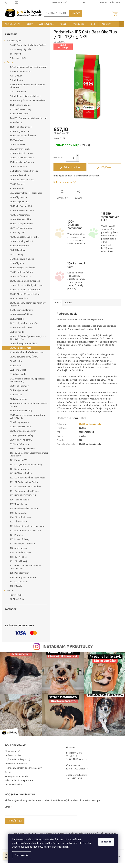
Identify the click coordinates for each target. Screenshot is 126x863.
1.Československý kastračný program (28, 67)
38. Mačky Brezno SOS (21, 206)
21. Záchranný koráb (20, 149)
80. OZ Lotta (16, 361)
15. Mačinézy (16, 122)
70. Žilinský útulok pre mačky (24, 323)
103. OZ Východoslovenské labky (26, 464)
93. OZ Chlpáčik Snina (20, 426)
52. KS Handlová (17, 250)
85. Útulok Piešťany (19, 386)
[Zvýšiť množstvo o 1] (77, 156)
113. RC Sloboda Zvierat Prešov (25, 486)
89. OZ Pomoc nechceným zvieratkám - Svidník (29, 405)
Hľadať (76, 13)
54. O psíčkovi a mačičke (22, 259)
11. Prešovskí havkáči (20, 105)
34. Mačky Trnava (18, 197)
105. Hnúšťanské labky (21, 473)
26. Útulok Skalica (18, 166)
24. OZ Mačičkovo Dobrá (22, 157)
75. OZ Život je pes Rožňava (23, 343)
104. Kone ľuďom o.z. (20, 469)
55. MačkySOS (17, 263)
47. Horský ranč (17, 232)
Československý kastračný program (76, 833)
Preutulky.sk (16, 595)
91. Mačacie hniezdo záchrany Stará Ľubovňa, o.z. (27, 416)
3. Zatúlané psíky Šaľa (20, 49)
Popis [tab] (58, 302)
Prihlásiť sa (15, 820)
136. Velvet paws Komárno (23, 577)
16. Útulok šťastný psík (21, 127)
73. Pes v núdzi (17, 332)
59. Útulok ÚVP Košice (20, 276)
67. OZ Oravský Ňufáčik (21, 310)
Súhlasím (106, 841)
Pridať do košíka (72, 167)
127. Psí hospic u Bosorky (22, 543)
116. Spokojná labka (19, 499)
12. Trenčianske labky (20, 109)
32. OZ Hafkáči (17, 188)
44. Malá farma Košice (20, 219)
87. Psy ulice (16, 394)
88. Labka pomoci (18, 399)
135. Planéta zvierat (19, 573)
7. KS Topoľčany (18, 91)
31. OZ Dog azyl (17, 184)
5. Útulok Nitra (16, 80)
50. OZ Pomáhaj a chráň (21, 241)
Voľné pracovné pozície (16, 776)
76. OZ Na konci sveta (20, 348)
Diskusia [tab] (68, 302)
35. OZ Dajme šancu (19, 201)
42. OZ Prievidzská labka (22, 210)
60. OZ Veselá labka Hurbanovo (25, 281)
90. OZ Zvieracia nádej (21, 410)
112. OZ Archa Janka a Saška (24, 482)
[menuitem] (12, 24)
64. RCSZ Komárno (19, 298)
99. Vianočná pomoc (19, 444)
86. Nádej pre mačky (20, 390)
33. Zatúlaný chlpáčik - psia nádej (26, 193)
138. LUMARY (16, 586)
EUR (102, 2)
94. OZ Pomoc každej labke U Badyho (28, 45)
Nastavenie (21, 855)
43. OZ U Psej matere (20, 215)
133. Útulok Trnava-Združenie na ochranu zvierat (25, 567)
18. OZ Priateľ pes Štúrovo (23, 135)
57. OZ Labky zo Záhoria (21, 272)
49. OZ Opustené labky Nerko (24, 237)
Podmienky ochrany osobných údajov (23, 768)
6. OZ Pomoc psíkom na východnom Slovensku (27, 86)
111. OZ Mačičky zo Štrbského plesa (27, 477)
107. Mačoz (15, 53)
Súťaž (8, 772)
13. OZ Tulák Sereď (19, 113)
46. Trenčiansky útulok (21, 228)
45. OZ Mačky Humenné (21, 223)
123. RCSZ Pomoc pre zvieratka (25, 530)
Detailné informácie (63, 182)
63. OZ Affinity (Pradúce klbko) (25, 294)
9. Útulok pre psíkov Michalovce (25, 96)
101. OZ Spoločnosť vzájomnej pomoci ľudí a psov (29, 454)
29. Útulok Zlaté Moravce (22, 179)
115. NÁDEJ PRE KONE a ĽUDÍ (23, 495)
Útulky (10, 62)
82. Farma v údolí (18, 370)
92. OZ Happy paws (19, 422)
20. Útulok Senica (18, 144)
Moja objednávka (13, 784)
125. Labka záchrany (20, 539)
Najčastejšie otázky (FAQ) (17, 759)
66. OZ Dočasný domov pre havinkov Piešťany (28, 304)
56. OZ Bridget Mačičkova (22, 267)
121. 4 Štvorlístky (18, 521)
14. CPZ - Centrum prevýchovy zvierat (28, 118)
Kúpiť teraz (107, 167)
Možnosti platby (13, 755)
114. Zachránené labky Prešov (24, 491)
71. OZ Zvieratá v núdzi (21, 327)
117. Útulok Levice (19, 504)
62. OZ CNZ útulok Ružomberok (25, 289)
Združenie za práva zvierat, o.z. (41, 833)
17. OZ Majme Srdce (20, 131)
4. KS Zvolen (16, 75)
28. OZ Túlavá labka (19, 175)
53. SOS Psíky (16, 254)
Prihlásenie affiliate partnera (19, 780)
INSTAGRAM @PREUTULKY (67, 646)
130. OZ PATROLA (18, 557)
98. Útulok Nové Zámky (21, 440)
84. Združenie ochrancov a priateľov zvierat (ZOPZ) (27, 380)
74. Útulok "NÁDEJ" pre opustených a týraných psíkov (28, 338)
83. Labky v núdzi (18, 374)
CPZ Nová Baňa (17, 599)
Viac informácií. (60, 847)
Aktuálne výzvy (14, 40)
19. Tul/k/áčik (16, 140)
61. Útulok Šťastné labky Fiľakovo (26, 285)
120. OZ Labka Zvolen (20, 517)
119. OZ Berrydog (18, 513)
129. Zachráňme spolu (20, 552)
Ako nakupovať (59, 2)
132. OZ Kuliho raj (18, 561)
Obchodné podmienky (16, 763)
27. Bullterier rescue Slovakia (24, 171)
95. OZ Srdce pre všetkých (23, 431)
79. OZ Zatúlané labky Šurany (24, 356)
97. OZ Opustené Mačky (21, 435)
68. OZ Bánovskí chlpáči (21, 314)
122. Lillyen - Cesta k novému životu (27, 526)
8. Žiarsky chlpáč (18, 58)
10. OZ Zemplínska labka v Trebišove (28, 100)
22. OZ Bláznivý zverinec (22, 153)
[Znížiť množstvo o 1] (77, 160)
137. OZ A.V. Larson (19, 581)
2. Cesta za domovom (20, 71)
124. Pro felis (16, 535)
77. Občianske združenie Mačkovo (26, 352)
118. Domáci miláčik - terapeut (24, 508)
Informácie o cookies (105, 833)
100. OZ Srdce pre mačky (22, 448)
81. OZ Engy (15, 365)
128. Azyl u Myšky (18, 548)
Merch (10, 590)
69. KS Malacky (17, 319)
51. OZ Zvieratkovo (19, 245)
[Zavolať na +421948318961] (10, 2)
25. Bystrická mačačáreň (22, 162)
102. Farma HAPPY (18, 460)
